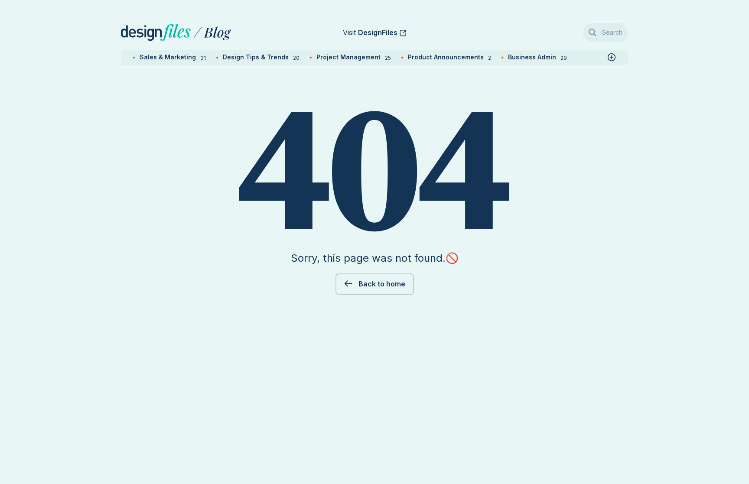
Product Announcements (449, 57)
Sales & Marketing (173, 57)
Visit (370, 32)
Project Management (353, 57)
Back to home (381, 283)
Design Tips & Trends (261, 57)
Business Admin (537, 57)
